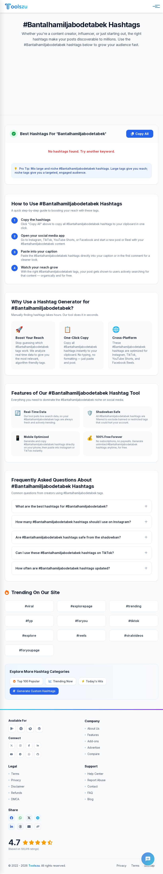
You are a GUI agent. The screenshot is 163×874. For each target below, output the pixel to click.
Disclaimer (17, 786)
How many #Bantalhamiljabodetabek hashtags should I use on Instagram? (73, 522)
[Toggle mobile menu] (155, 6)
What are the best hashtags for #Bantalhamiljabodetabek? (62, 506)
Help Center (95, 773)
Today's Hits (94, 681)
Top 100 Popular (28, 681)
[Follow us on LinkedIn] (38, 745)
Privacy (16, 780)
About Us (93, 728)
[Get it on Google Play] (12, 728)
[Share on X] (29, 818)
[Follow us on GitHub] (38, 754)
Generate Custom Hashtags (36, 691)
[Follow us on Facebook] (29, 745)
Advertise (93, 747)
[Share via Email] (29, 826)
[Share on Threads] (20, 826)
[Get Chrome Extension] (21, 728)
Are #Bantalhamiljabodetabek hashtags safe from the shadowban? (68, 537)
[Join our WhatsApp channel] (29, 754)
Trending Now (63, 681)
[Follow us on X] (11, 745)
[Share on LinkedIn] (11, 826)
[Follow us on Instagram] (20, 745)
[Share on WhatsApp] (20, 818)
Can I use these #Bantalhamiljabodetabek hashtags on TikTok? (65, 553)
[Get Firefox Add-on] (30, 728)
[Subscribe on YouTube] (11, 754)
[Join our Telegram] (20, 754)
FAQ (90, 792)
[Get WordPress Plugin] (39, 728)
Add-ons (93, 741)
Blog (90, 799)
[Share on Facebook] (11, 818)
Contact (92, 786)
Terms (15, 773)
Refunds (16, 792)
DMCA (15, 799)
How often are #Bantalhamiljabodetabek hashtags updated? (63, 568)
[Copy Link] (38, 826)
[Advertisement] (81, 77)
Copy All (141, 134)
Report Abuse (96, 780)
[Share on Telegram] (38, 818)
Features (93, 735)
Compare (93, 754)
